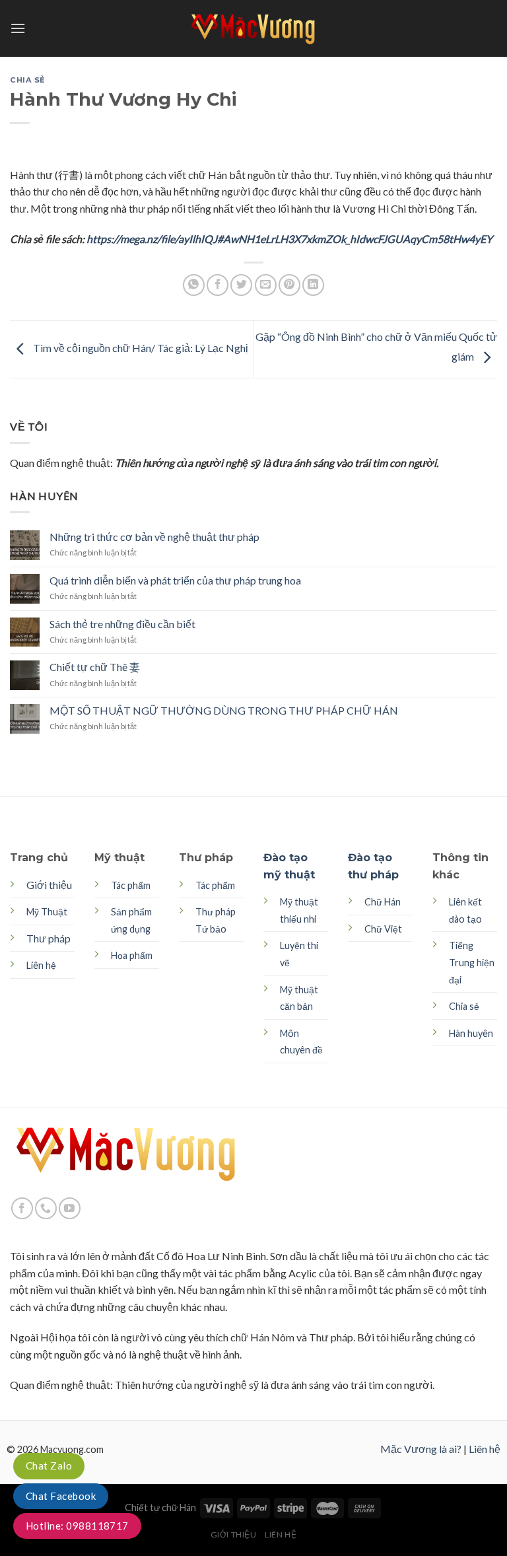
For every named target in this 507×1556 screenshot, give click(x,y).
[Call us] (46, 1208)
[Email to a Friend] (266, 285)
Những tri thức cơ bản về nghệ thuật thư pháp (154, 536)
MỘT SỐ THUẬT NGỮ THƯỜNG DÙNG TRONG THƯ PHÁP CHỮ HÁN (224, 710)
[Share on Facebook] (217, 285)
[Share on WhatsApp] (194, 285)
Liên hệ (484, 1448)
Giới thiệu (49, 884)
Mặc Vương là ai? (420, 1448)
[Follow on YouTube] (70, 1208)
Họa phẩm (131, 955)
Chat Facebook (61, 1496)
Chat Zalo (49, 1465)
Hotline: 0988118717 (77, 1526)
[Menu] (18, 28)
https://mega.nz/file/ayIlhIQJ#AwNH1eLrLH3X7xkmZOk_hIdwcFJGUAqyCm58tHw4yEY (288, 238)
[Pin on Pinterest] (289, 285)
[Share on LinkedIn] (313, 285)
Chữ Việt (383, 929)
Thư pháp (48, 938)
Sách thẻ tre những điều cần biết (122, 624)
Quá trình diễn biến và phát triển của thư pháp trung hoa (175, 580)
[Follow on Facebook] (22, 1208)
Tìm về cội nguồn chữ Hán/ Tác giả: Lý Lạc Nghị (139, 347)
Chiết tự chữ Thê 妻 (95, 666)
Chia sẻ (28, 80)
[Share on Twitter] (241, 285)
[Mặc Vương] (253, 28)
